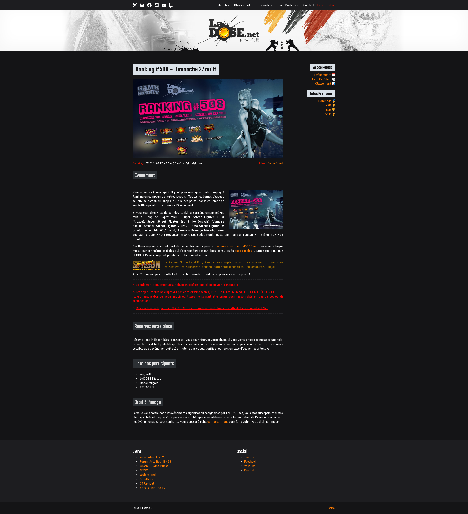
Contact (308, 5)
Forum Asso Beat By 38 (155, 461)
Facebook (250, 461)
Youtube (249, 466)
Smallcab (146, 479)
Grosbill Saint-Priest (154, 466)
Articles (223, 5)
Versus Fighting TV (152, 487)
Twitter (249, 457)
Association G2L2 (152, 457)
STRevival (147, 483)
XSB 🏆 (330, 105)
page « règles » (244, 250)
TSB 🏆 (330, 109)
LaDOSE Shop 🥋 (323, 79)
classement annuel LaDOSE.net (236, 246)
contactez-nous (217, 421)
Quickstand (148, 474)
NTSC (144, 470)
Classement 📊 (325, 83)
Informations (264, 5)
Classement (242, 5)
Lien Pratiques (288, 5)
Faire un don (325, 5)
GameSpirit (275, 163)
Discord (249, 470)
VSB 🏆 (330, 114)
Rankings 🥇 (326, 101)
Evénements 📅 (324, 74)
